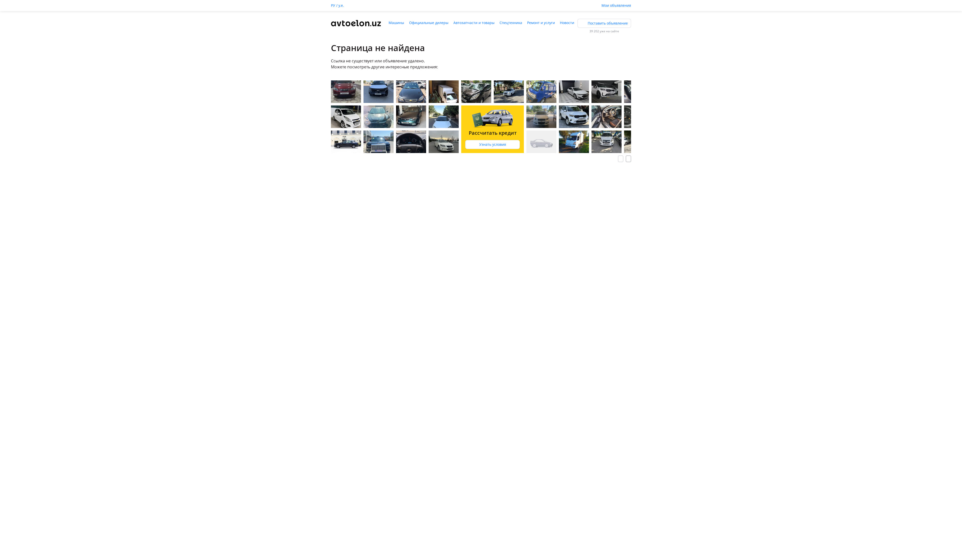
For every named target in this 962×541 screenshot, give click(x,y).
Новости (567, 22)
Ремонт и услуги (541, 22)
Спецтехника (511, 22)
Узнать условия (492, 144)
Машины (396, 22)
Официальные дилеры (428, 22)
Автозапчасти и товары (474, 22)
